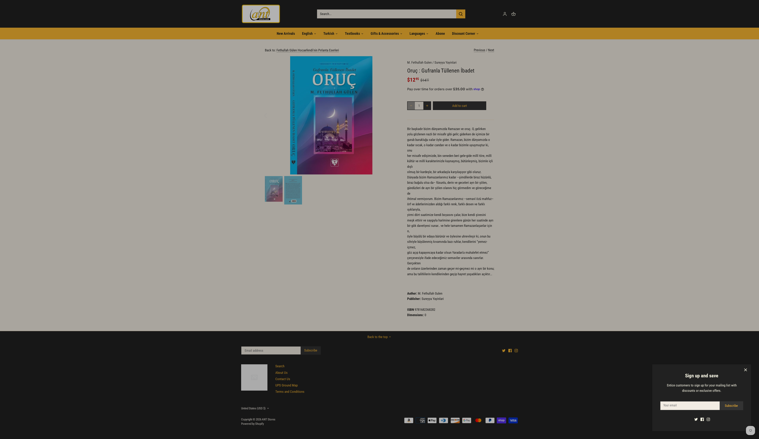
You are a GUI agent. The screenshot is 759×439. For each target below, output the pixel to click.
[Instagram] (708, 419)
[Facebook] (702, 419)
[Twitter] (696, 419)
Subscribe (731, 406)
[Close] (745, 370)
